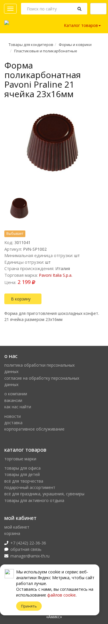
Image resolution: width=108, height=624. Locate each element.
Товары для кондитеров (31, 44)
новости (12, 416)
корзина (12, 533)
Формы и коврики (75, 44)
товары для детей (22, 474)
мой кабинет (16, 527)
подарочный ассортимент (29, 487)
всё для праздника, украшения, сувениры (44, 493)
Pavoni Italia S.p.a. (55, 275)
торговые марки (20, 458)
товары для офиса (22, 468)
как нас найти (17, 406)
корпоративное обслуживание (34, 429)
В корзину (21, 299)
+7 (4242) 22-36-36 (28, 543)
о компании (15, 393)
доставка (13, 422)
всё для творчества (23, 481)
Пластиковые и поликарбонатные (45, 50)
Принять (29, 606)
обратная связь (25, 549)
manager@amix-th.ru (30, 556)
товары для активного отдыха (34, 500)
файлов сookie (61, 595)
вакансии (13, 400)
